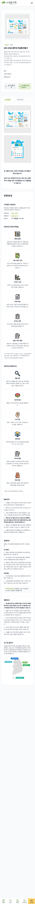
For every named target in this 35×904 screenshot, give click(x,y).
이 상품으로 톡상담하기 (25, 86)
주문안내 (20, 100)
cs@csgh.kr (15, 216)
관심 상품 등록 (11, 86)
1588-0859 (14, 213)
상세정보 (8, 100)
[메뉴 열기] (32, 3)
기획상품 (6, 45)
